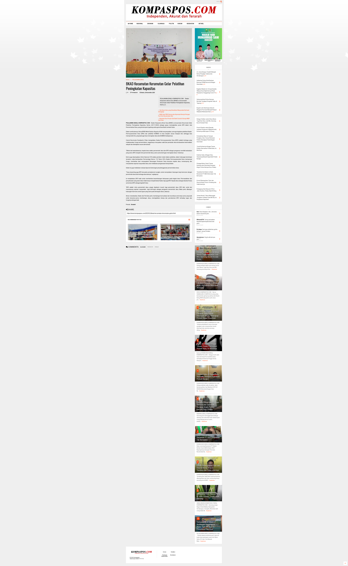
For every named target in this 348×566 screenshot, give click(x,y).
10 (198, 518)
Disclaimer (173, 555)
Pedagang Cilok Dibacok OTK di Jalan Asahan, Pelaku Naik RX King (208, 496)
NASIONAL (140, 23)
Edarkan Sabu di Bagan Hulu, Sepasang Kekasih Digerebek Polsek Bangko (208, 376)
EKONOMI (150, 23)
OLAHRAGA (161, 23)
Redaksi (173, 552)
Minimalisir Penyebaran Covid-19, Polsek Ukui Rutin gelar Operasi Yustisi (175, 235)
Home (127, 79)
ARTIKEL (201, 23)
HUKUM (180, 23)
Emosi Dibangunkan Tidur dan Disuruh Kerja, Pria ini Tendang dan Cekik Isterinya (208, 467)
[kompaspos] (174, 19)
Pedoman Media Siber (164, 555)
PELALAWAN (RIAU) (138, 79)
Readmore (214, 269)
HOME (131, 23)
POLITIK (171, 23)
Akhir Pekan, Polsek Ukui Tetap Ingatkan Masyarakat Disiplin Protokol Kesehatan (142, 234)
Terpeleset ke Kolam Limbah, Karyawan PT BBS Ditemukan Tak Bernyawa (208, 437)
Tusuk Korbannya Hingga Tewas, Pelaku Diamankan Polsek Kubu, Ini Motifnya (207, 346)
